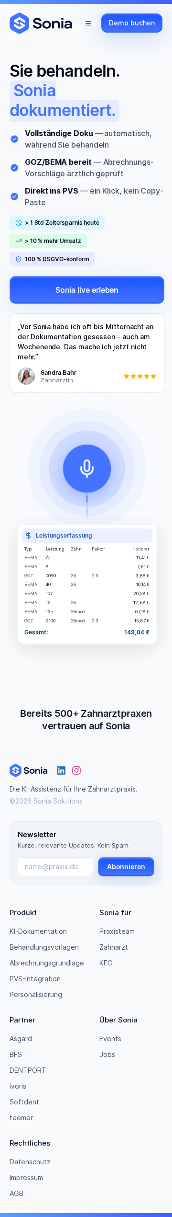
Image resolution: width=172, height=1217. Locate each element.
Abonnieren (126, 866)
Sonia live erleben (87, 290)
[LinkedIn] (61, 770)
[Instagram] (76, 770)
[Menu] (87, 23)
